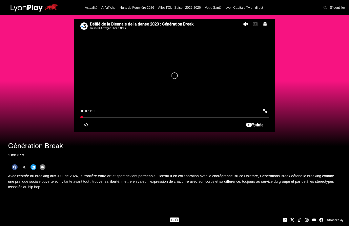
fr (172, 220)
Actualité (91, 7)
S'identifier (337, 7)
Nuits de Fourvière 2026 (137, 7)
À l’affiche (108, 7)
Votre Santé (213, 7)
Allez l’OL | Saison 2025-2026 (179, 7)
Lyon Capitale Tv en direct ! (245, 7)
